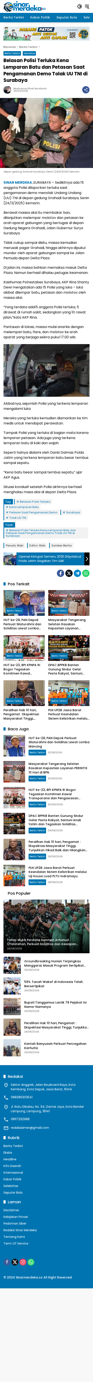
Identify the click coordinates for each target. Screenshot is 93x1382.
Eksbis (7, 1152)
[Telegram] (77, 573)
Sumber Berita (61, 545)
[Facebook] (60, 573)
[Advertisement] (46, 1334)
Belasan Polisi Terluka (35, 502)
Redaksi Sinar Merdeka (20, 1230)
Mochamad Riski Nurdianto (30, 88)
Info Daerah (12, 1166)
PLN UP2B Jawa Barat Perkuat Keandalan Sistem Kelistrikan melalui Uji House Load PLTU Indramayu (68, 714)
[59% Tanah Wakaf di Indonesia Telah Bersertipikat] (12, 986)
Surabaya (73, 512)
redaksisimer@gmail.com (30, 1128)
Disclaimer (11, 1210)
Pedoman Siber (14, 1223)
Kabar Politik (12, 1179)
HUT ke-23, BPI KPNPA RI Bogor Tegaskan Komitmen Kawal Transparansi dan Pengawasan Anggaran (22, 669)
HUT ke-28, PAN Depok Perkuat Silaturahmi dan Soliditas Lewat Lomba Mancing (22, 624)
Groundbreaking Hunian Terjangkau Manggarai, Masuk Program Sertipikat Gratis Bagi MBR (54, 963)
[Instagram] (22, 1262)
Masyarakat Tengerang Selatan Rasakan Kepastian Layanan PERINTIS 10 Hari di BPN (67, 624)
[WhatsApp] (86, 573)
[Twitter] (69, 573)
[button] (79, 6)
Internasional (13, 1172)
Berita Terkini (12, 53)
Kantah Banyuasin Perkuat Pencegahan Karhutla (55, 1046)
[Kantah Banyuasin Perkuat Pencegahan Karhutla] (12, 1047)
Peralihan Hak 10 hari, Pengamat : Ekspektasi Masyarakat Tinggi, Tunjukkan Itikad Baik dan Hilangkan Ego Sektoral (23, 714)
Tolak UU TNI (17, 518)
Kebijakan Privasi (15, 1217)
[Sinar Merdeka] (25, 6)
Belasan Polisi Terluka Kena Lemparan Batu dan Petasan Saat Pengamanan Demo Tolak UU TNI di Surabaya (41, 533)
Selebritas (10, 1186)
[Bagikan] (86, 89)
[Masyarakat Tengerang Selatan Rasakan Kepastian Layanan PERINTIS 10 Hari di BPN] (69, 603)
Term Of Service (15, 1243)
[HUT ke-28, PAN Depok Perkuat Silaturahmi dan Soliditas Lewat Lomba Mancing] (24, 603)
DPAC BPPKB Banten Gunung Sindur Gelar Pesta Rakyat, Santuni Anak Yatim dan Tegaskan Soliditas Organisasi (65, 669)
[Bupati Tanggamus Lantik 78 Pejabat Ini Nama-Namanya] (12, 1006)
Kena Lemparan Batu (24, 507)
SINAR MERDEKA (17, 182)
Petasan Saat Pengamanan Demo (33, 512)
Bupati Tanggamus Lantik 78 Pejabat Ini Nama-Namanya (55, 1005)
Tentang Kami (14, 1237)
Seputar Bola (12, 1192)
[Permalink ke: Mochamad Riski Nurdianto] (8, 90)
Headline (29, 53)
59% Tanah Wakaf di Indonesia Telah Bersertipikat (53, 984)
